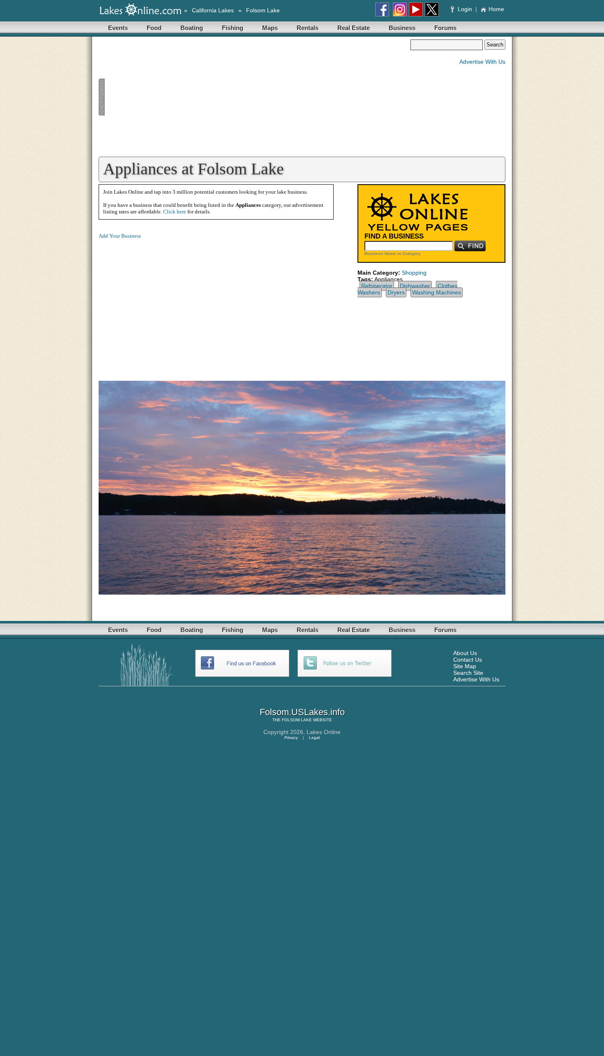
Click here (174, 211)
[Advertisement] (254, 97)
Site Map (464, 666)
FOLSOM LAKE (297, 720)
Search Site (468, 672)
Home (496, 9)
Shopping (414, 272)
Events (118, 27)
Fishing (232, 27)
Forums (445, 27)
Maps (270, 27)
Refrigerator (376, 286)
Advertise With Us (482, 61)
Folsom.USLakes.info (302, 712)
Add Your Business (120, 236)
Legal (314, 737)
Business (402, 27)
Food (154, 27)
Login (465, 9)
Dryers (396, 292)
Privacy (291, 737)
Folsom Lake (263, 10)
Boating (191, 27)
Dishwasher (415, 286)
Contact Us (467, 659)
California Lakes (213, 10)
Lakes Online (324, 732)
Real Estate (353, 27)
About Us (465, 653)
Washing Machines (436, 292)
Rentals (307, 27)
